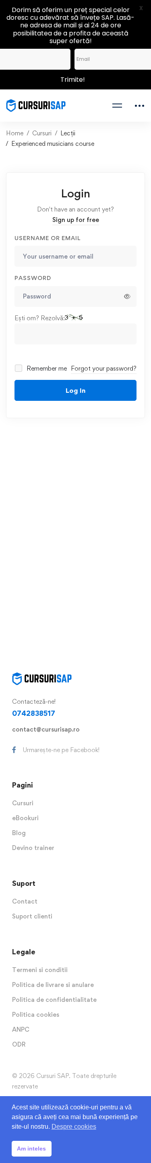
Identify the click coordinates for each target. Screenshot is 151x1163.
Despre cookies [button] (74, 1126)
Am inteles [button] (31, 1148)
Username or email (47, 237)
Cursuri (42, 133)
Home (14, 133)
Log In (75, 390)
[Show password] (127, 296)
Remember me (46, 368)
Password (32, 277)
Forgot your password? (104, 368)
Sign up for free (75, 220)
